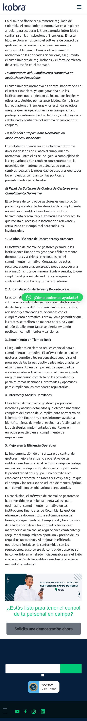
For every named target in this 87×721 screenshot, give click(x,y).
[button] (52, 297)
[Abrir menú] (79, 6)
